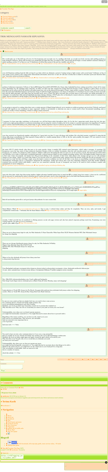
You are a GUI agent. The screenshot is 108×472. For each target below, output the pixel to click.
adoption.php (77, 140)
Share (4, 448)
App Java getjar (12, 431)
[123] (83, 359)
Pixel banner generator (15, 422)
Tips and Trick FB (8, 19)
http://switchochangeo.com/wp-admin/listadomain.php (20, 126)
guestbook (11, 419)
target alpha (83, 190)
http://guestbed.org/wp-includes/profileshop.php (19, 165)
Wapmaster (11, 426)
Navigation (7, 30)
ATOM (5, 389)
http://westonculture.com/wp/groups (19, 77)
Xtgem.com (5, 453)
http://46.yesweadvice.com (29, 223)
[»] (69, 359)
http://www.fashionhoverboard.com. (58, 210)
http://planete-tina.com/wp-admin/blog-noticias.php (20, 112)
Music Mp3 (11, 430)
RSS (22, 387)
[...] (88, 359)
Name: (2, 359)
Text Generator (12, 425)
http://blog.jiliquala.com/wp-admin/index (19, 177)
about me (10, 417)
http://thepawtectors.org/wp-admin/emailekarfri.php (20, 98)
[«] (105, 359)
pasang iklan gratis (13, 445)
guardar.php (63, 77)
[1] (101, 359)
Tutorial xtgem (7, 18)
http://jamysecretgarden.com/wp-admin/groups (22, 140)
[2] (97, 359)
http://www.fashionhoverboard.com (29, 209)
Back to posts (9, 51)
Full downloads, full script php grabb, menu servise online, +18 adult (40, 443)
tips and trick (7, 21)
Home (9, 415)
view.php (73, 63)
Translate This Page (8, 9)
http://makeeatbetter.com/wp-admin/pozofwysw (21, 63)
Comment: (3, 363)
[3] (93, 359)
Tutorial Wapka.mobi (9, 16)
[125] (73, 359)
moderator (6, 396)
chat (9, 420)
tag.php (65, 177)
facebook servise (13, 423)
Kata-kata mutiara (8, 23)
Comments (8, 383)
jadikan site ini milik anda (15, 428)
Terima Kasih (9, 401)
